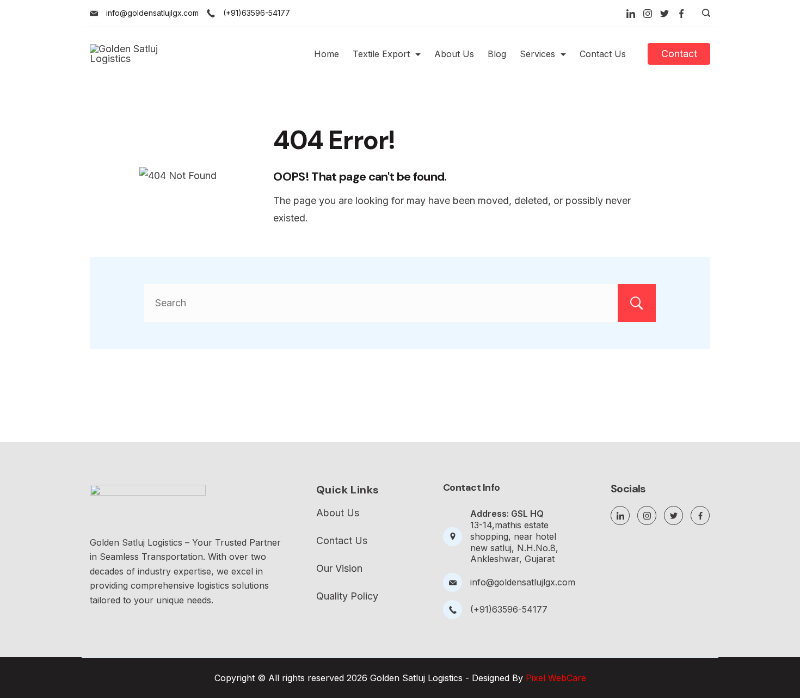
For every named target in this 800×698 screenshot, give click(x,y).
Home (326, 53)
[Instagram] (647, 13)
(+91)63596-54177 (256, 12)
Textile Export (381, 53)
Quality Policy (347, 596)
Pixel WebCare (556, 677)
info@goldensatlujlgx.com (152, 12)
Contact (679, 53)
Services (537, 53)
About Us (454, 53)
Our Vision (339, 568)
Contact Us (603, 53)
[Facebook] (681, 13)
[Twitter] (664, 13)
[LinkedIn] (630, 13)
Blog (497, 53)
